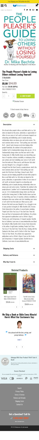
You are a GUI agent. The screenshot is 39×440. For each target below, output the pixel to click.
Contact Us (19, 404)
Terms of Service (19, 394)
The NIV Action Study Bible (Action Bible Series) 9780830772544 (29, 299)
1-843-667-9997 (20, 418)
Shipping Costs (8, 248)
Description (7, 124)
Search (19, 388)
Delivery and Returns (10, 255)
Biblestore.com (18, 427)
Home (2, 10)
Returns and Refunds (19, 398)
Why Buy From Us (9, 261)
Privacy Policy (19, 391)
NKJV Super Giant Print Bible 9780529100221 (10, 298)
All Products (8, 10)
